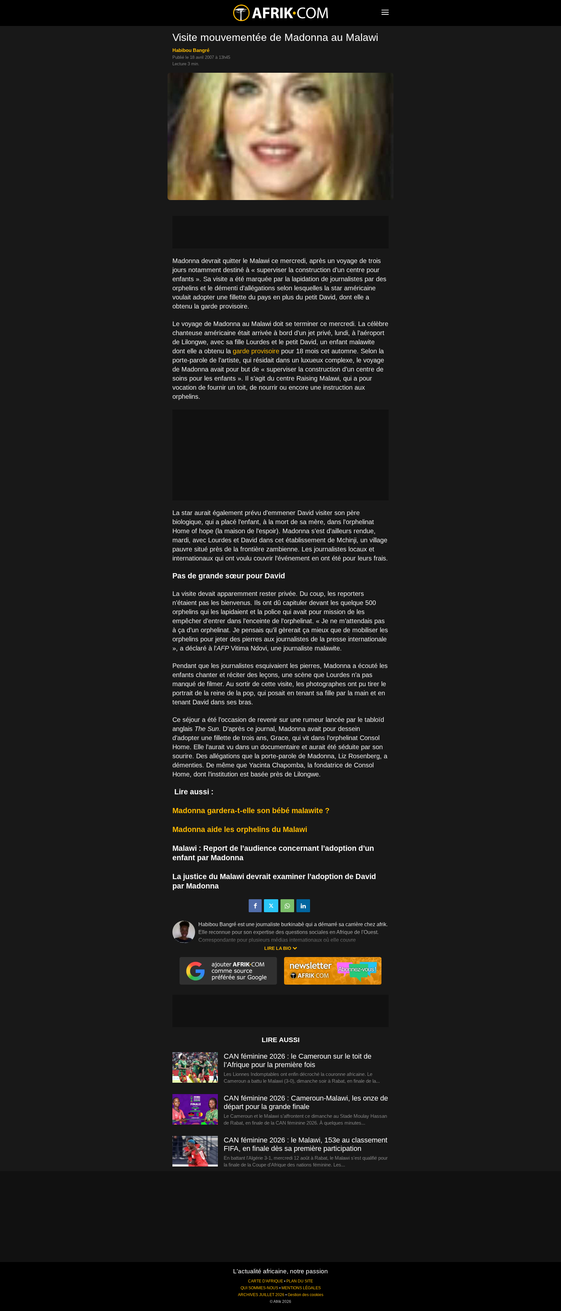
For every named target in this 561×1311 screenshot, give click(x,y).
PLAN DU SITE (299, 1281)
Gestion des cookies (305, 1294)
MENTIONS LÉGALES (301, 1288)
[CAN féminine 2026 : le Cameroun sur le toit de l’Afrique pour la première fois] (195, 1067)
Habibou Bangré (190, 50)
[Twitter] (271, 905)
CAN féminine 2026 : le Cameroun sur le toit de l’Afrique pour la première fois (297, 1060)
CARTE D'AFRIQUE (265, 1281)
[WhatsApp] (287, 905)
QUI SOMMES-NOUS (259, 1288)
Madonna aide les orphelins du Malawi (239, 829)
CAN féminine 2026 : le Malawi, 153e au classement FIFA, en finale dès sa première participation (305, 1144)
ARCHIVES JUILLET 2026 (261, 1294)
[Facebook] (255, 905)
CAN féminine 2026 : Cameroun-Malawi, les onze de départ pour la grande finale (306, 1102)
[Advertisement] (280, 232)
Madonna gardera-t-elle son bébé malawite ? (251, 810)
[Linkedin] (303, 905)
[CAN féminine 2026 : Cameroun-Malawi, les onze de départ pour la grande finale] (195, 1109)
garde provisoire (256, 351)
